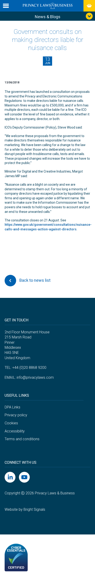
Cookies (11, 423)
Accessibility (15, 431)
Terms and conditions (22, 439)
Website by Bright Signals (25, 509)
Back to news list (34, 280)
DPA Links (12, 407)
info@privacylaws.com (35, 377)
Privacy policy (16, 415)
